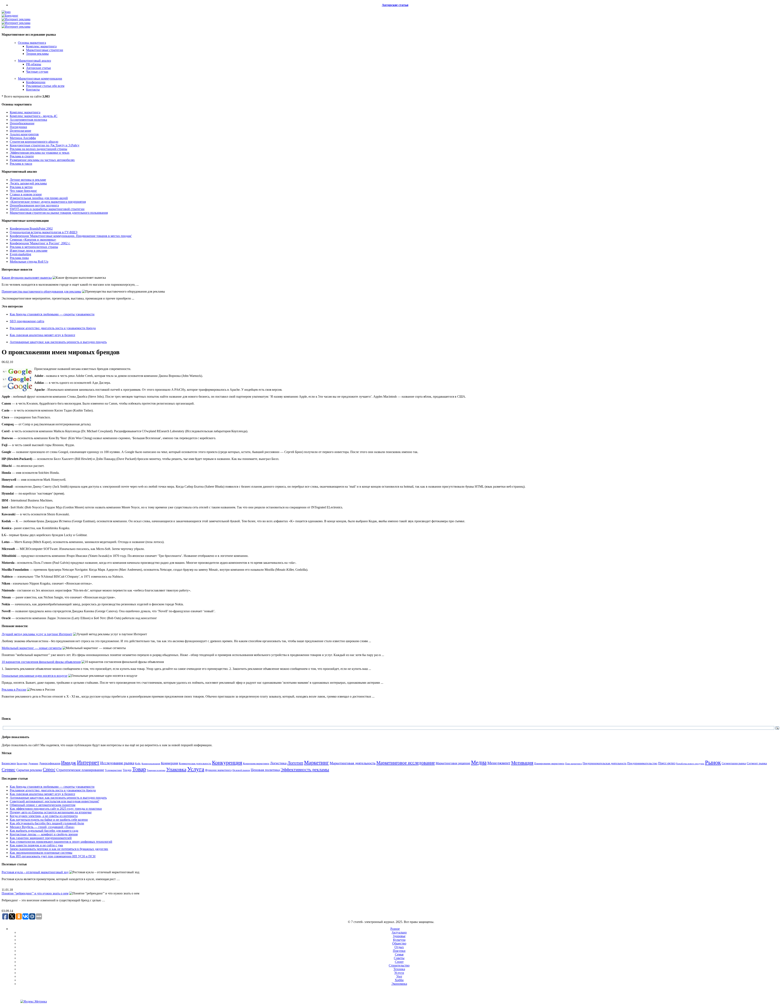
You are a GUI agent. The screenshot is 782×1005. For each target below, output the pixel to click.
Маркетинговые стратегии (44, 50)
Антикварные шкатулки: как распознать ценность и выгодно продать (58, 342)
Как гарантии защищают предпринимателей (41, 838)
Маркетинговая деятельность (353, 763)
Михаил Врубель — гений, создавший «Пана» (42, 827)
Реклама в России (14, 689)
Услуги (399, 972)
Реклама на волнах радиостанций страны (38, 149)
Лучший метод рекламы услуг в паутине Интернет (37, 634)
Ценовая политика (265, 770)
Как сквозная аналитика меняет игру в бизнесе (42, 335)
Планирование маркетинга (549, 763)
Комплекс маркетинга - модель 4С (33, 116)
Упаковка (176, 769)
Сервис (8, 769)
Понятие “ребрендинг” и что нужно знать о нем (35, 893)
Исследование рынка (117, 763)
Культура (399, 939)
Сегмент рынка (757, 763)
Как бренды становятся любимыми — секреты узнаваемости (52, 314)
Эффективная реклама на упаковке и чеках (39, 152)
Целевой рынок (241, 770)
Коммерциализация (151, 764)
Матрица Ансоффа (23, 138)
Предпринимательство (642, 763)
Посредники (18, 127)
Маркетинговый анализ (34, 60)
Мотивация (522, 762)
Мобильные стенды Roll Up (29, 261)
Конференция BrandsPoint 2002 (31, 228)
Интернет (88, 762)
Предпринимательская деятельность (604, 763)
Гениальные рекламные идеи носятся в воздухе (34, 675)
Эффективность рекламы (305, 769)
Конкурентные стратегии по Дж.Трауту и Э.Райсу (44, 145)
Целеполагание (20, 130)
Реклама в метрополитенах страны (34, 247)
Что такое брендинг (23, 190)
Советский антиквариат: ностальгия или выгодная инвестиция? (54, 801)
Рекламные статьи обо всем (45, 86)
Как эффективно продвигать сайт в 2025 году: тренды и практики (56, 808)
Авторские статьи (395, 5)
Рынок (713, 762)
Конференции (35, 82)
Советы (399, 958)
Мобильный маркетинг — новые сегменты (32, 648)
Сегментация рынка (734, 763)
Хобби (399, 980)
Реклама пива (19, 258)
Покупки (399, 950)
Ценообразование (22, 123)
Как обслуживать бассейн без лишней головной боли (47, 823)
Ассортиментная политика (28, 119)
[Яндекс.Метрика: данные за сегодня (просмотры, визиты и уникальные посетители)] (33, 1001)
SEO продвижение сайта (27, 321)
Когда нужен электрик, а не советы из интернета (44, 816)
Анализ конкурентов (24, 134)
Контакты (33, 89)
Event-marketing (20, 254)
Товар (139, 769)
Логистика (278, 763)
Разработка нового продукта (690, 763)
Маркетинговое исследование (405, 762)
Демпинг (33, 763)
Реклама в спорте (22, 156)
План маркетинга (573, 763)
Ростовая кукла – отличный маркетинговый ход (35, 872)
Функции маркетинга (218, 770)
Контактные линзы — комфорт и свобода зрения (44, 834)
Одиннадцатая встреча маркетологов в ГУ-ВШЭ (43, 232)
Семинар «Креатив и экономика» (33, 239)
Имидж (68, 762)
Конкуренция (227, 763)
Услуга (195, 769)
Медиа (479, 762)
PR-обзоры (33, 64)
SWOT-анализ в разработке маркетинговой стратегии (47, 209)
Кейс (138, 763)
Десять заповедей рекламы (28, 183)
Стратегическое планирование (80, 770)
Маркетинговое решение (453, 763)
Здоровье (399, 936)
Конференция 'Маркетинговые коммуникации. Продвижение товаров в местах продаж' (71, 236)
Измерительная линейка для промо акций (39, 198)
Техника (399, 969)
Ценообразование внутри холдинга (34, 205)
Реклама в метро (21, 187)
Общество (399, 943)
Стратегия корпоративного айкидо (34, 141)
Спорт (399, 961)
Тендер (127, 770)
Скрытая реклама (29, 770)
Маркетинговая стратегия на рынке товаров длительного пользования (59, 212)
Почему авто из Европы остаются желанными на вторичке (51, 812)
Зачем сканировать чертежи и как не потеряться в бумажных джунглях (59, 849)
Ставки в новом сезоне (26, 194)
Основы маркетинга (32, 42)
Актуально (399, 932)
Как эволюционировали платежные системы (41, 852)
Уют (399, 976)
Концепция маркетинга (256, 763)
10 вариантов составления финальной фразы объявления (41, 662)
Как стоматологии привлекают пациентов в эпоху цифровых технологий (61, 841)
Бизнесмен (9, 763)
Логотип (295, 762)
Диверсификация (49, 763)
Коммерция (169, 763)
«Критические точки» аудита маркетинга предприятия (48, 201)
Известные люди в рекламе (28, 250)
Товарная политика (156, 770)
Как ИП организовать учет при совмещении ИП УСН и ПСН (53, 856)
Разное (395, 928)
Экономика (399, 983)
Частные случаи (37, 71)
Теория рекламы (37, 53)
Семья (399, 954)
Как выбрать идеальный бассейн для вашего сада (44, 830)
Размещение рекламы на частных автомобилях (42, 160)
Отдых (399, 947)
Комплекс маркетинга (41, 46)
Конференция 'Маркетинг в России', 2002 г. (40, 243)
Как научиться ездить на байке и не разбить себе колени (49, 819)
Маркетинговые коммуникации (40, 78)
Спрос (49, 769)
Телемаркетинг (113, 770)
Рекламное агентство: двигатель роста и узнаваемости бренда (53, 328)
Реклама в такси (21, 163)
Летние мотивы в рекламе (28, 179)
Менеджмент (498, 763)
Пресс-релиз (666, 763)
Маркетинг (316, 763)
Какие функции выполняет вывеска (27, 277)
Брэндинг (22, 763)
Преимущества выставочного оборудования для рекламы (41, 291)
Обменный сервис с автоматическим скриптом (42, 805)
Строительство (399, 965)
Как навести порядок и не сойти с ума (36, 845)
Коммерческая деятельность (195, 763)
